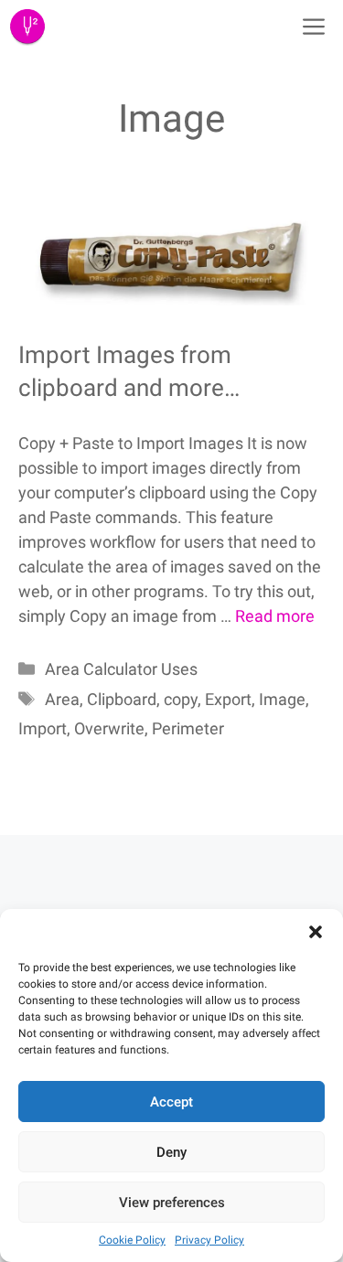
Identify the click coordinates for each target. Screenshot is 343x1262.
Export (228, 699)
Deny (171, 1152)
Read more (275, 616)
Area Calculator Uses (121, 669)
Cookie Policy (132, 1240)
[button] (315, 932)
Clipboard (121, 699)
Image (282, 699)
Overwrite (109, 728)
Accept (171, 1102)
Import (42, 728)
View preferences (172, 1202)
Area (62, 699)
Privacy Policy (209, 1240)
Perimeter (188, 728)
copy (181, 699)
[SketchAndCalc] (27, 27)
